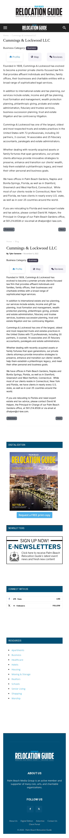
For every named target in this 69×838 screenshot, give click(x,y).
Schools (16, 683)
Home (6, 35)
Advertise (40, 821)
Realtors (16, 679)
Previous (9, 229)
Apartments (18, 650)
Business (31, 48)
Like (58, 599)
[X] (39, 809)
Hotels (15, 664)
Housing (16, 669)
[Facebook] (30, 809)
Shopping (17, 693)
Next (62, 229)
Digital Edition (27, 821)
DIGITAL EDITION (17, 445)
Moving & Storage (21, 674)
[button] (5, 27)
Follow (56, 605)
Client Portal (34, 824)
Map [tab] (36, 56)
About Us (13, 821)
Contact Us (52, 821)
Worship (16, 698)
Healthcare (17, 659)
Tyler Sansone (15, 253)
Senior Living (18, 688)
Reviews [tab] (57, 56)
